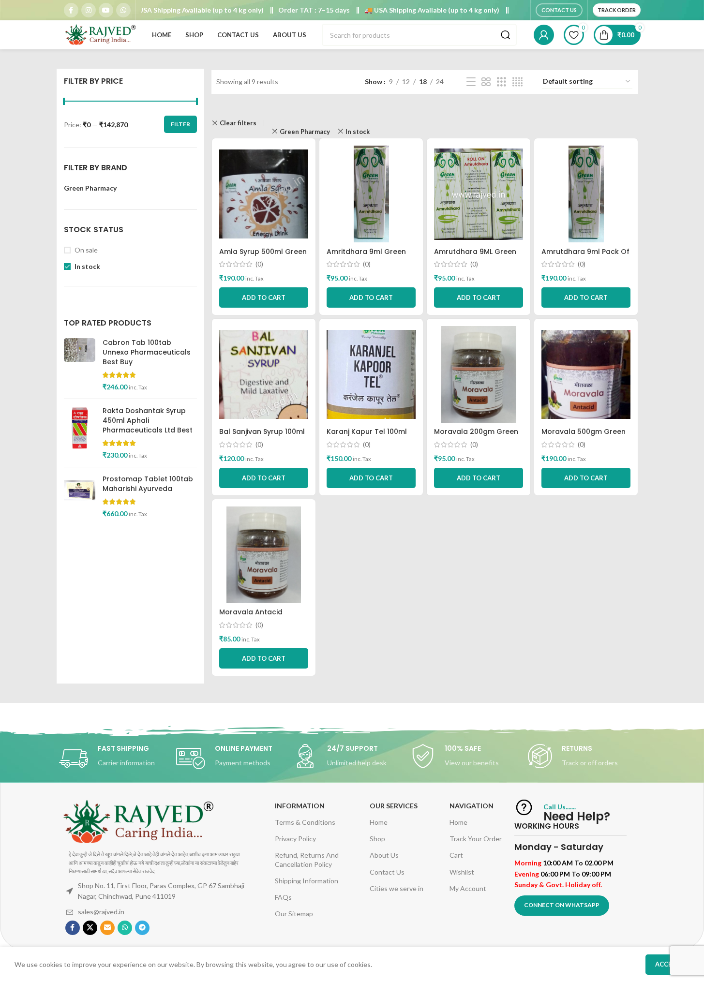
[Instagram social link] (88, 10)
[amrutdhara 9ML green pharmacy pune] (478, 194)
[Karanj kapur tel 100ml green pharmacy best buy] (371, 374)
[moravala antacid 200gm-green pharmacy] (263, 554)
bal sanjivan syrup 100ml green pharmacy (262, 436)
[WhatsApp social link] (123, 10)
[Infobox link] (117, 758)
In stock (87, 266)
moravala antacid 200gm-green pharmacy (263, 616)
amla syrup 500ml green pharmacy (263, 256)
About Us (384, 855)
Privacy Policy (295, 838)
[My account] (544, 35)
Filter (180, 124)
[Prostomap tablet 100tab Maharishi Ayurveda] (79, 496)
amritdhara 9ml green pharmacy (366, 256)
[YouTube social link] (106, 10)
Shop (377, 838)
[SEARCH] (505, 35)
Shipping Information (306, 881)
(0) (259, 264)
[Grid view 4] (517, 82)
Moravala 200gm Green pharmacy (476, 436)
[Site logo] (100, 34)
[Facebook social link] (71, 10)
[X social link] (90, 928)
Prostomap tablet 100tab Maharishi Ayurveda (148, 484)
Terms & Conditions (305, 822)
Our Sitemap (294, 913)
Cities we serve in (396, 888)
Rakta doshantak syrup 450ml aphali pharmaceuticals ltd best (148, 420)
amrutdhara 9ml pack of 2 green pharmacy (585, 256)
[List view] (471, 82)
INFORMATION (300, 806)
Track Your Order (475, 838)
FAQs (283, 897)
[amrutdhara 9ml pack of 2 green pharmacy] (585, 194)
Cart (456, 855)
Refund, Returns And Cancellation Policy (307, 859)
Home (379, 822)
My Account (467, 888)
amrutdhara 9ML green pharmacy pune (475, 256)
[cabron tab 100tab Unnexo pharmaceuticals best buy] (79, 364)
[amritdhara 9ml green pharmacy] (371, 194)
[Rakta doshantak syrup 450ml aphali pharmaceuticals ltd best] (79, 433)
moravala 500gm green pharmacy (583, 436)
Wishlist (461, 872)
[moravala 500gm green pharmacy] (585, 374)
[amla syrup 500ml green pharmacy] (263, 194)
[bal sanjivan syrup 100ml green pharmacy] (263, 374)
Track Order (617, 10)
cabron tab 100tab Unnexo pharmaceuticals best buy (147, 352)
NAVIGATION (471, 806)
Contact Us (559, 10)
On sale (86, 250)
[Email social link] (107, 928)
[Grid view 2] (486, 82)
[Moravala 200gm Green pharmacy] (478, 374)
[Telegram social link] (142, 928)
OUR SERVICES (394, 806)
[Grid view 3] (501, 82)
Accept (667, 964)
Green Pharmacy (305, 131)
